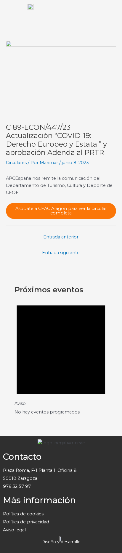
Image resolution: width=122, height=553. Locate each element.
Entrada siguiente (61, 252)
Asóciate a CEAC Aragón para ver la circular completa (61, 211)
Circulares (16, 162)
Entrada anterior (60, 237)
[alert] (61, 355)
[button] (111, 12)
